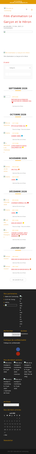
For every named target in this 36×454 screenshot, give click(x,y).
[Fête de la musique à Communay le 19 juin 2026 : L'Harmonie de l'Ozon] (8, 386)
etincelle (8, 26)
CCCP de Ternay (10, 299)
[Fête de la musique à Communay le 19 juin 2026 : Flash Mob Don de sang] (28, 370)
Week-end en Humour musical (20, 259)
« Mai (5, 435)
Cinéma (13, 180)
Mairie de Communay (11, 296)
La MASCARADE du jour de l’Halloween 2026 (18, 146)
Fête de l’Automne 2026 (18, 126)
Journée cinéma (16, 136)
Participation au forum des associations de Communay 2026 (21, 100)
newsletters (24, 334)
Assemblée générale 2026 (19, 203)
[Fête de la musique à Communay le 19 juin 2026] (8, 367)
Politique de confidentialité (12, 343)
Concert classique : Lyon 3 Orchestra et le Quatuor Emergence (19, 234)
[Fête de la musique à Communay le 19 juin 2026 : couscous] (18, 368)
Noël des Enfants (16, 223)
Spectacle (14, 169)
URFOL (7, 302)
